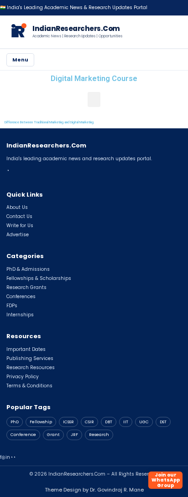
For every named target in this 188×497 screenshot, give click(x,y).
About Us (17, 207)
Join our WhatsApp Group (165, 480)
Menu (20, 59)
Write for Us (19, 225)
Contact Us (19, 216)
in (7, 457)
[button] (94, 99)
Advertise (17, 234)
